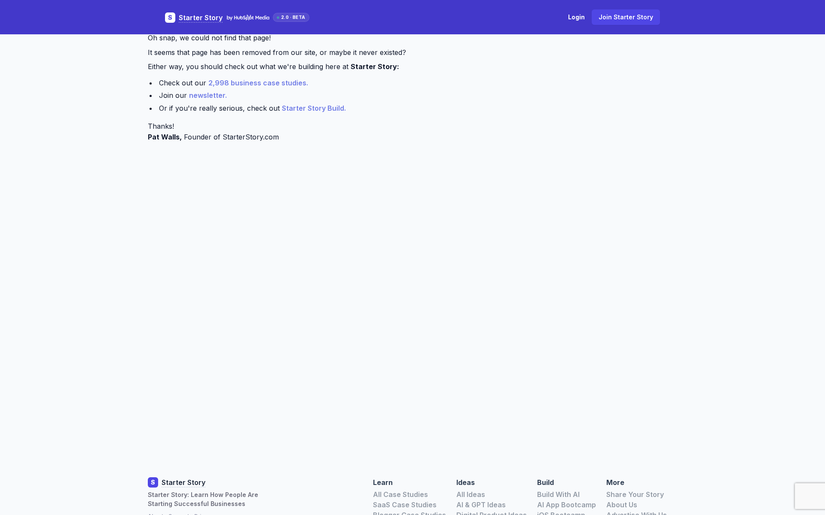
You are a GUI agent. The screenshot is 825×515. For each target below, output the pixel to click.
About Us (621, 504)
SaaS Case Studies (405, 504)
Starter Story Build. (314, 108)
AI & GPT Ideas (481, 504)
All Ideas (470, 494)
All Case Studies (400, 494)
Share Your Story (635, 494)
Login (576, 17)
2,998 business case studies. (258, 83)
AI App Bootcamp (566, 504)
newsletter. (208, 95)
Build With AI (558, 494)
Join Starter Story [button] (626, 17)
